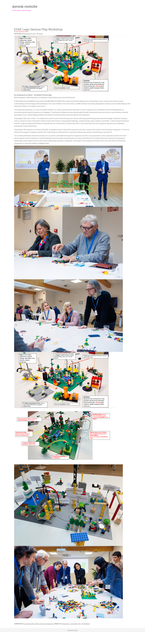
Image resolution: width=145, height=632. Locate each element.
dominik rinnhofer (25, 7)
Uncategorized (49, 624)
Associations (66, 624)
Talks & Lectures (39, 624)
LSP (82, 624)
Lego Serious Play (29, 624)
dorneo (41, 34)
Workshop (87, 624)
